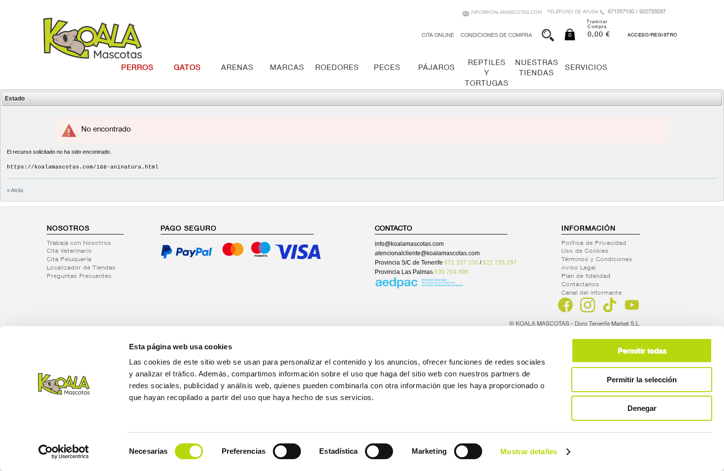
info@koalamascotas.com (506, 12)
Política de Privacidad (593, 243)
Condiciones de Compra (496, 35)
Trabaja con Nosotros (79, 243)
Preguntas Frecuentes (79, 276)
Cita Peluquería (69, 260)
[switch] (287, 451)
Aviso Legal (578, 268)
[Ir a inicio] (92, 38)
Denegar (642, 408)
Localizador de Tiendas (81, 268)
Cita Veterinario (69, 251)
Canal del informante (591, 293)
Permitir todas (642, 350)
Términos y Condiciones (596, 260)
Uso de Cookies (585, 251)
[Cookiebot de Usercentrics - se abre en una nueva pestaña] (64, 451)
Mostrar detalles (528, 451)
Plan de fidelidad (586, 276)
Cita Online (438, 35)
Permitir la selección (642, 379)
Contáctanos (580, 285)
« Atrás (15, 190)
